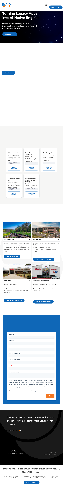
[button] (46, 5)
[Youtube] (16, 430)
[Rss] (20, 430)
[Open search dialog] (58, 3)
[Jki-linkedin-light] (6, 430)
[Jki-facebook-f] (10, 430)
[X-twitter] (13, 430)
